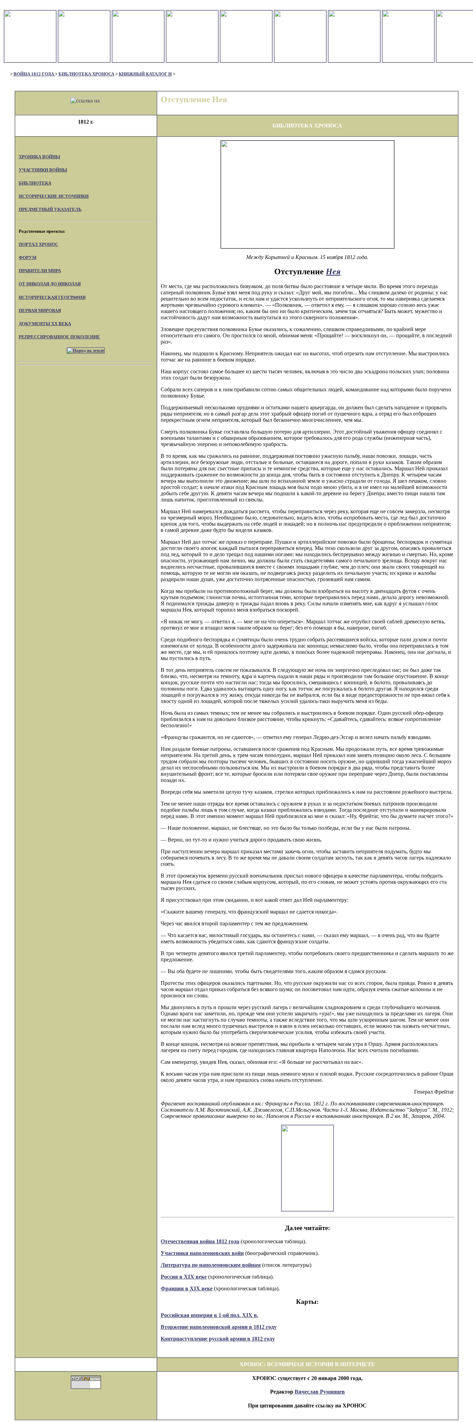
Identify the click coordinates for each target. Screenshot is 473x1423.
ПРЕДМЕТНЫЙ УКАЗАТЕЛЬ (50, 209)
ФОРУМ (27, 257)
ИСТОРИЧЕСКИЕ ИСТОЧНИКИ (54, 196)
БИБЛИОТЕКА (35, 183)
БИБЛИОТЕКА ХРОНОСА (86, 74)
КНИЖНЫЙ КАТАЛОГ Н (145, 74)
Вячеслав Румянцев (320, 1392)
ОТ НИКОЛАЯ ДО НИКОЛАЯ (50, 283)
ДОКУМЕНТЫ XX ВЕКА (45, 323)
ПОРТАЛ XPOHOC (38, 244)
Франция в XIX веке (187, 1288)
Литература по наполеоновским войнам (211, 1265)
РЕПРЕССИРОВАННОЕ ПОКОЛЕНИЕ (59, 336)
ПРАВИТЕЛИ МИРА (40, 270)
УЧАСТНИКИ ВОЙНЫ (43, 169)
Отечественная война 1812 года (200, 1241)
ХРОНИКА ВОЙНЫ (39, 156)
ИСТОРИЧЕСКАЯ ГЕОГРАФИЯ (52, 297)
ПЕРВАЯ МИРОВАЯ (40, 310)
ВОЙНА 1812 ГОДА (34, 74)
